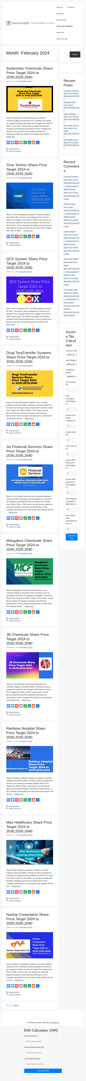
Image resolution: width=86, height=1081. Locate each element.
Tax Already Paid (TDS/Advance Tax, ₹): (71, 520)
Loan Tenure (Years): (32, 1059)
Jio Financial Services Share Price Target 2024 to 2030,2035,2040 (29, 451)
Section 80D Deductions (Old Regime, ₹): (71, 483)
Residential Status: (70, 371)
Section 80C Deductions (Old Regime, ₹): (71, 464)
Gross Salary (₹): (71, 383)
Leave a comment (15, 151)
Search (75, 54)
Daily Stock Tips (62, 39)
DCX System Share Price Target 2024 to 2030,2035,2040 (26, 263)
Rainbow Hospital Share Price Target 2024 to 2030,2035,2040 (25, 732)
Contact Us (71, 7)
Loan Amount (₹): (31, 1036)
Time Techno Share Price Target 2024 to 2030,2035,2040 (26, 169)
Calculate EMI (43, 1071)
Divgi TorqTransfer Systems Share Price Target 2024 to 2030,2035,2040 (28, 357)
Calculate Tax (72, 537)
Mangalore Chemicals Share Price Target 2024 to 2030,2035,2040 (29, 544)
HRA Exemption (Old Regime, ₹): (71, 400)
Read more (10, 137)
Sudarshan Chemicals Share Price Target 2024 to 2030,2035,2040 (29, 72)
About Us (60, 7)
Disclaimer (60, 13)
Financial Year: (71, 351)
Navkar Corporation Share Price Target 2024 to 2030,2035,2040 (27, 918)
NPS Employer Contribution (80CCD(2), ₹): (72, 501)
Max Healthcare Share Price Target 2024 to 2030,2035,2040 (29, 826)
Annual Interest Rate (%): (34, 1047)
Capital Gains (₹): (71, 433)
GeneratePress (54, 1022)
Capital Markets (14, 149)
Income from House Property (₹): (71, 418)
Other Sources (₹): (71, 447)
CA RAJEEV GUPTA (25, 81)
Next (17, 1005)
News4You (60, 32)
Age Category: (71, 360)
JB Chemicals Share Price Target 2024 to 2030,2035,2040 (27, 638)
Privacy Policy (61, 20)
